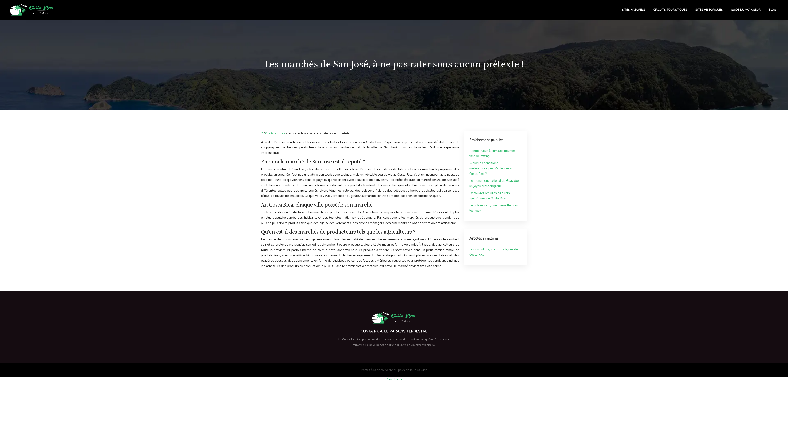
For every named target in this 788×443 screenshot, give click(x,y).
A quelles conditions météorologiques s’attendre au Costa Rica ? (491, 168)
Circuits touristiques (670, 10)
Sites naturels (633, 10)
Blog (772, 10)
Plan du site (394, 379)
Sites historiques (709, 10)
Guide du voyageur (746, 10)
